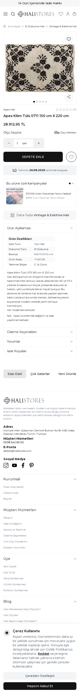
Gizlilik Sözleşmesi (14, 584)
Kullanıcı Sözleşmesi (15, 590)
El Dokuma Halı (34, 26)
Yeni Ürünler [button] (67, 374)
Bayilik (7, 498)
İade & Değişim (12, 523)
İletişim (8, 517)
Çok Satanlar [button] (40, 374)
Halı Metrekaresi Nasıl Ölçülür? (22, 609)
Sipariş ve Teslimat (14, 529)
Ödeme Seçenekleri (15, 535)
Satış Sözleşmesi (13, 578)
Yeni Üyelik (9, 566)
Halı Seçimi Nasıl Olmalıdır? (20, 621)
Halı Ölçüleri (10, 615)
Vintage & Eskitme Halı (63, 26)
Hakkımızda (10, 492)
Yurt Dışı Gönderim (15, 541)
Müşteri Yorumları (14, 547)
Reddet (43, 654)
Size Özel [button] (15, 374)
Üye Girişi (9, 572)
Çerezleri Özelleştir (40, 676)
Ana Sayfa (14, 26)
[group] (40, 68)
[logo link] (35, 14)
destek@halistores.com (17, 450)
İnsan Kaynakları (13, 486)
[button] (34, 102)
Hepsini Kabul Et (40, 686)
